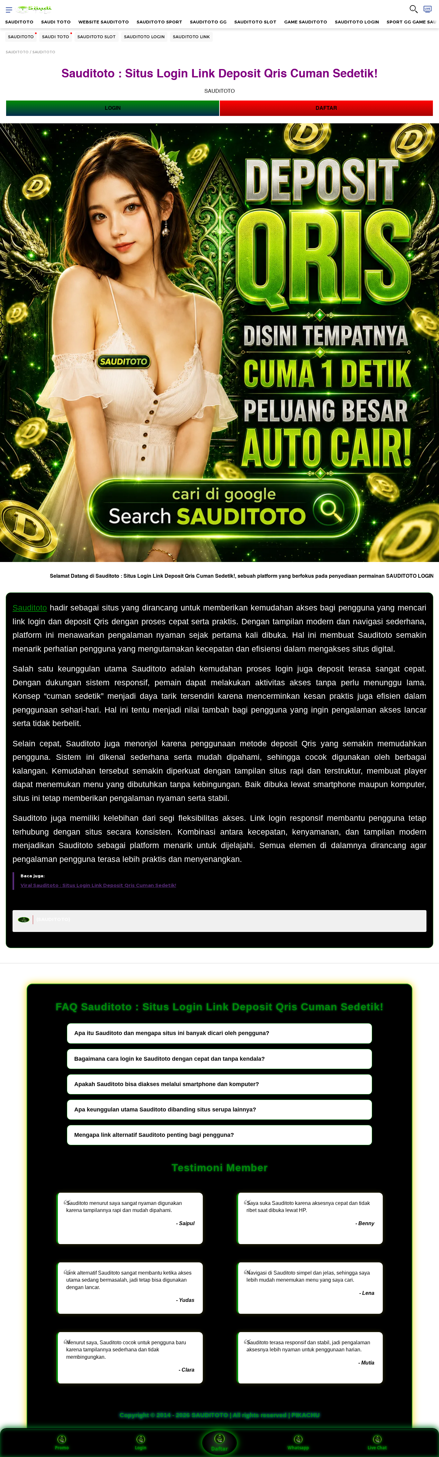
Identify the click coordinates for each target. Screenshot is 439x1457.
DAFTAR (326, 108)
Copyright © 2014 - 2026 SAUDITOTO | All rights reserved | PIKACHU (220, 1415)
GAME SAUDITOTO (305, 21)
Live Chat (377, 1448)
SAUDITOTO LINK (191, 36)
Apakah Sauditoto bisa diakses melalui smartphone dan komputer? (166, 1084)
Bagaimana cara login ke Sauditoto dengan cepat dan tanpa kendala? (169, 1059)
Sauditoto (30, 607)
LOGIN (113, 108)
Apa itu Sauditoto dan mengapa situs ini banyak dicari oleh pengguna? (171, 1033)
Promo (62, 1448)
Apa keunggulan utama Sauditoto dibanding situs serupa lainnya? (165, 1109)
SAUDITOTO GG (208, 21)
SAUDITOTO (19, 21)
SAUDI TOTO (56, 21)
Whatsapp (298, 1448)
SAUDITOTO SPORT (159, 21)
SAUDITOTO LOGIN (357, 21)
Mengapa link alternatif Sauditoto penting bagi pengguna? (154, 1135)
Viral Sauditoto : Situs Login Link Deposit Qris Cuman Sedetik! (98, 885)
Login (141, 1448)
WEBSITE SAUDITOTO (103, 21)
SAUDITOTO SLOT (255, 21)
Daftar (219, 1448)
